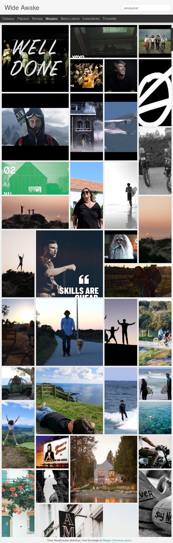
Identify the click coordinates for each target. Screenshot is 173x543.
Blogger (107, 540)
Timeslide (109, 18)
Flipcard (23, 18)
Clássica (8, 18)
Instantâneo (91, 18)
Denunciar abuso (121, 540)
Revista (37, 18)
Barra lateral (70, 18)
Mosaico (52, 18)
